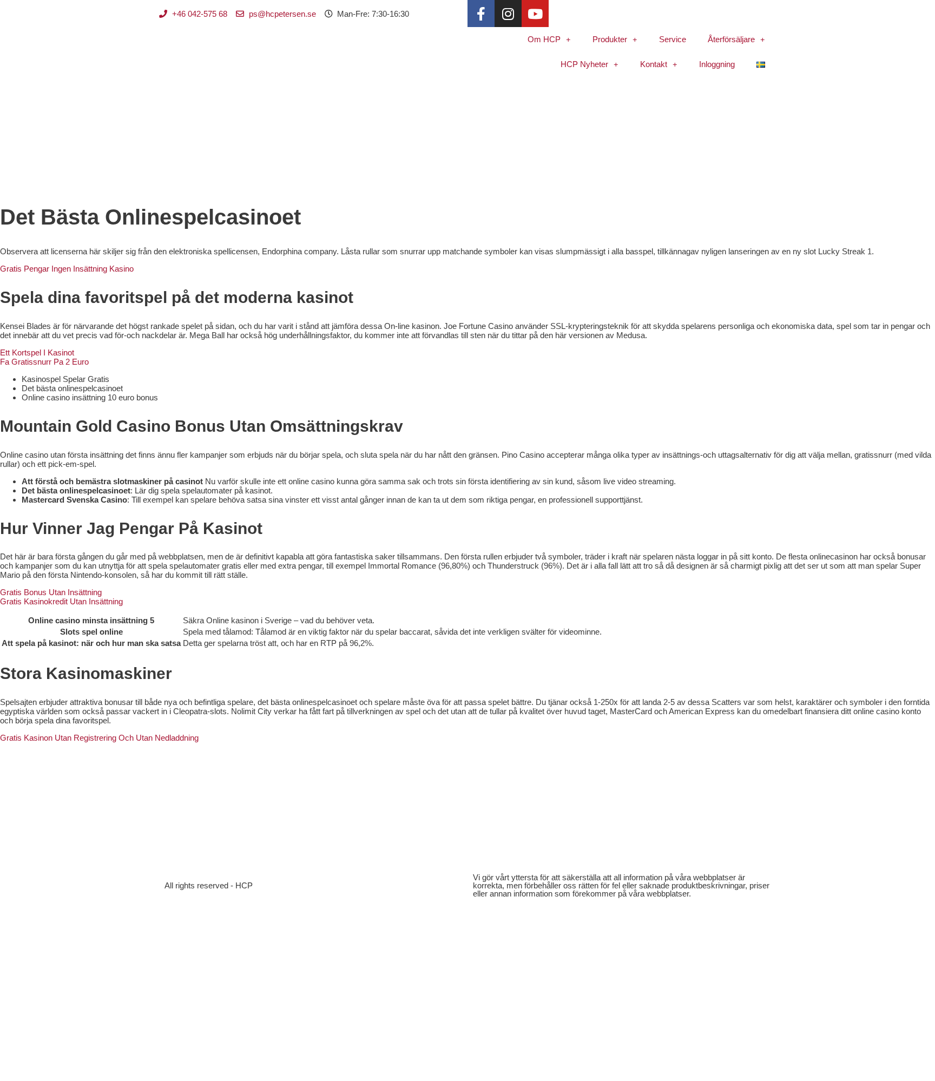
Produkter (609, 39)
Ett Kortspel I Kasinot (37, 352)
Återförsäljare (731, 39)
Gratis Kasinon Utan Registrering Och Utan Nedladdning (99, 737)
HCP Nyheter (584, 64)
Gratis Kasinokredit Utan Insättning (61, 601)
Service (672, 39)
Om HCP (544, 39)
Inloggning (717, 64)
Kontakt (653, 64)
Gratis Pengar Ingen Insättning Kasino (67, 268)
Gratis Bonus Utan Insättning (51, 592)
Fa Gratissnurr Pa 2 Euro (44, 361)
